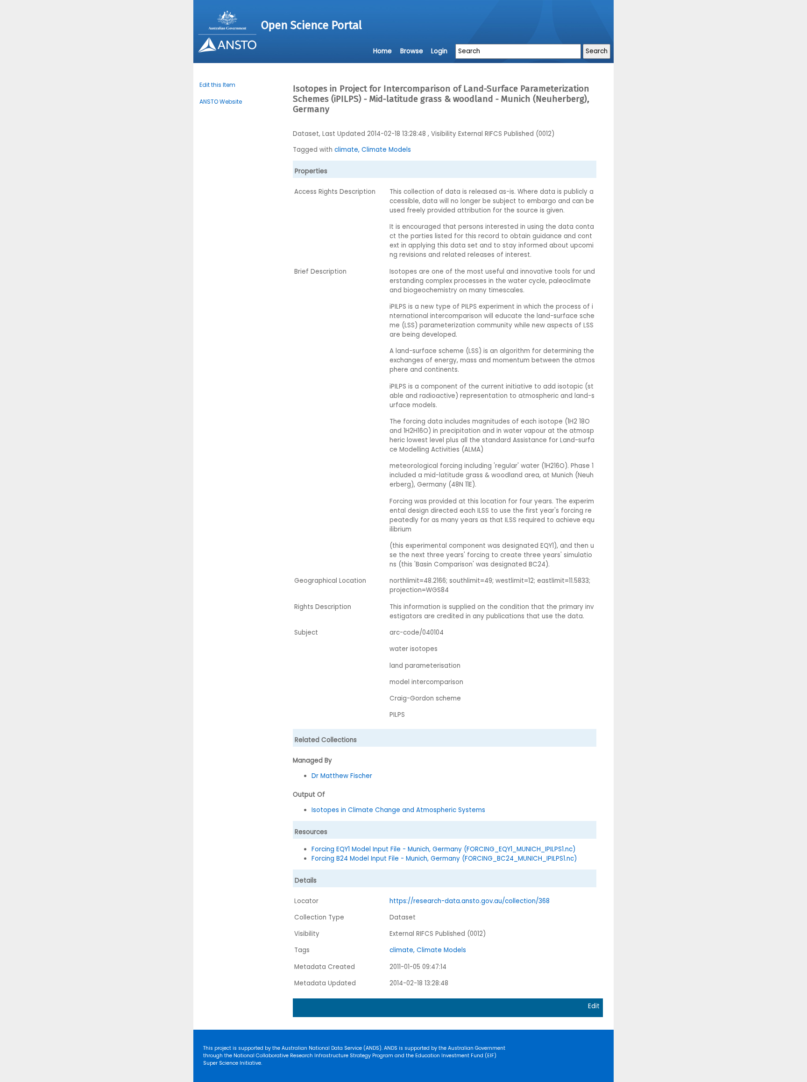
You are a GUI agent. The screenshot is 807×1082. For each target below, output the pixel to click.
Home (382, 51)
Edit (594, 1006)
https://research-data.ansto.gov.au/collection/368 (469, 901)
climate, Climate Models (372, 149)
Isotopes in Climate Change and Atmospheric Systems (398, 810)
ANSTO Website (220, 102)
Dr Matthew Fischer (341, 775)
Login (439, 51)
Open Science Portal (311, 25)
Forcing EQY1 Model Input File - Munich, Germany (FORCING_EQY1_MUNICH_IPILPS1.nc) (443, 849)
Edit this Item (217, 85)
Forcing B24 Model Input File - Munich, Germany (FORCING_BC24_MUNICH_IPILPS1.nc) (444, 858)
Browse (411, 51)
